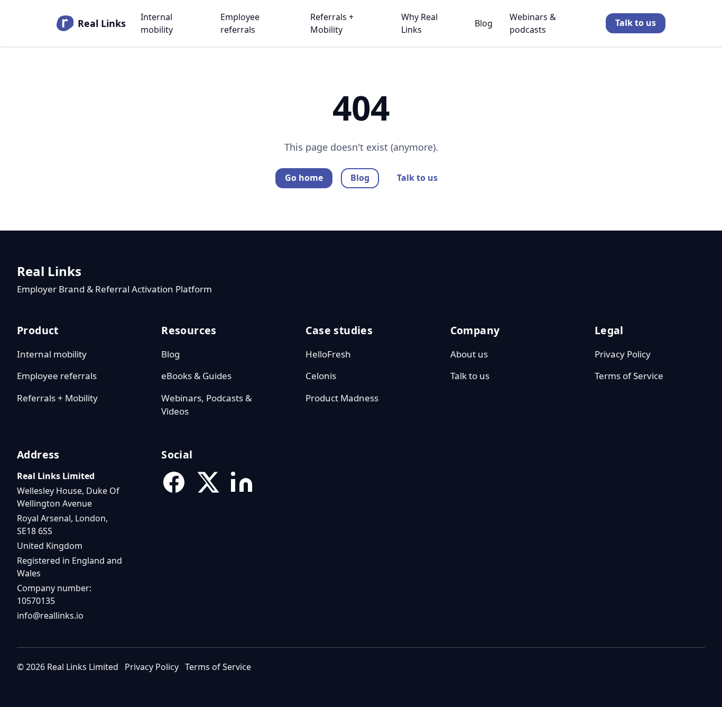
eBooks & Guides (196, 376)
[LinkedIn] (241, 482)
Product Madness (342, 398)
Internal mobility (157, 23)
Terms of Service (629, 376)
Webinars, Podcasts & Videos (206, 405)
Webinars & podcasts (533, 23)
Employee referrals (240, 23)
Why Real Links (419, 23)
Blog (484, 23)
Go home (304, 177)
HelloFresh (328, 354)
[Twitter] (207, 482)
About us (469, 354)
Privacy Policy (623, 354)
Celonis (321, 376)
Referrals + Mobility (332, 23)
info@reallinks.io (50, 615)
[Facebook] (174, 482)
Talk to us (635, 23)
